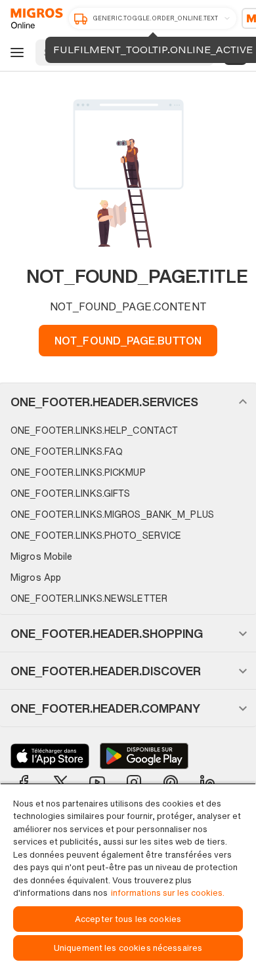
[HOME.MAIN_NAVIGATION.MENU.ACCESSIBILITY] (15, 52)
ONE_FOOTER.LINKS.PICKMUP (78, 472)
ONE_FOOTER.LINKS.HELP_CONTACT (94, 430)
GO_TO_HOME (34, 18)
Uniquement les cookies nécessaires (128, 948)
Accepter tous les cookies (128, 919)
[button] (128, 401)
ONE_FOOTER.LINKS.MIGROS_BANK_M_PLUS (112, 514)
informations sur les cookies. (167, 893)
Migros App (36, 577)
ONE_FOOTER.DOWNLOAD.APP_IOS (50, 756)
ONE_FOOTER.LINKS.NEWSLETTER (89, 598)
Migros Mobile (41, 556)
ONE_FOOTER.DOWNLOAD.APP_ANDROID (144, 756)
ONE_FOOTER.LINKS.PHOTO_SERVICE (96, 535)
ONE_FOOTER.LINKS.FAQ (67, 451)
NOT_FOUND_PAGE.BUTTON (128, 340)
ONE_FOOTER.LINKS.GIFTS (70, 493)
